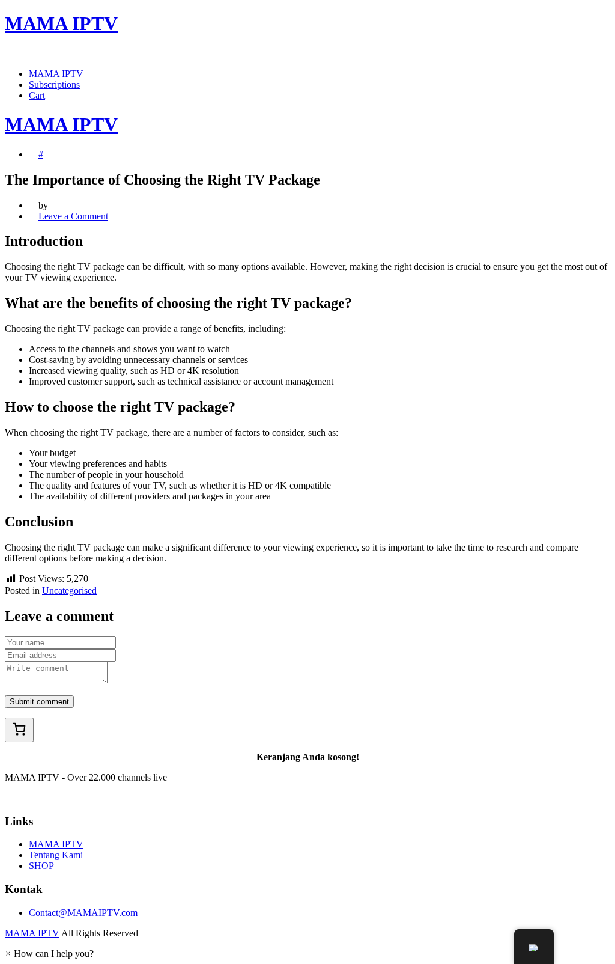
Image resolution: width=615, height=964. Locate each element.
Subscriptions (54, 84)
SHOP (41, 866)
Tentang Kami (56, 855)
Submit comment (39, 701)
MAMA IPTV (56, 74)
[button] (49, 953)
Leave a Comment (73, 216)
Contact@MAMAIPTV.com (83, 913)
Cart (37, 95)
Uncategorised (69, 590)
